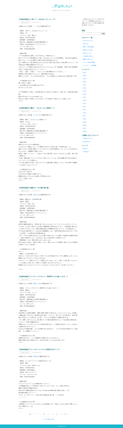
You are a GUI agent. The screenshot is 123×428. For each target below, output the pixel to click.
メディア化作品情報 (89, 62)
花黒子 (35, 194)
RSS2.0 (85, 148)
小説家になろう (87, 138)
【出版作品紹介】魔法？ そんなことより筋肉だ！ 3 (36, 108)
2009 (84, 122)
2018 (84, 94)
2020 (84, 88)
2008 (84, 125)
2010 (84, 119)
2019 (84, 91)
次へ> (66, 414)
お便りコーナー (87, 53)
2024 (84, 75)
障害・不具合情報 (88, 47)
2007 (84, 128)
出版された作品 (87, 50)
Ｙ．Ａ (35, 26)
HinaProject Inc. (61, 426)
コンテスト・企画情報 (89, 65)
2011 (84, 116)
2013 (84, 110)
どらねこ (36, 115)
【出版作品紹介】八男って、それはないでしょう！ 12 (36, 19)
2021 (84, 85)
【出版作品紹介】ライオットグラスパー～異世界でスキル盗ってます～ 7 (43, 276)
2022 (84, 82)
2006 (84, 131)
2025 (84, 72)
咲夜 (34, 356)
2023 (84, 78)
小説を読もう (87, 141)
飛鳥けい (36, 283)
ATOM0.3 (86, 151)
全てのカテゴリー (88, 40)
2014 (84, 106)
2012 (84, 113)
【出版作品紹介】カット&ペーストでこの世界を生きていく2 (39, 349)
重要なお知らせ (87, 59)
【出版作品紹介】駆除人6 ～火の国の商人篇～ (34, 188)
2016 (84, 100)
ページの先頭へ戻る (48, 419)
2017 (84, 97)
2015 (84, 103)
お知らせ (85, 44)
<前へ (30, 414)
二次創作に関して (88, 56)
